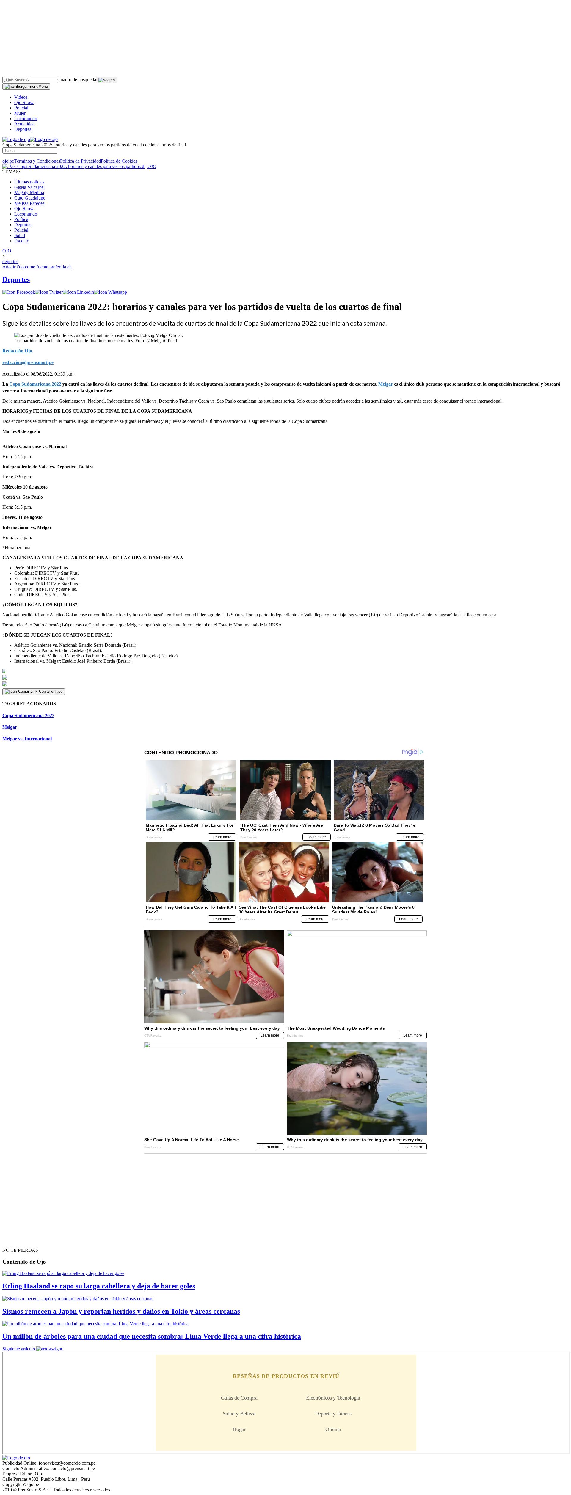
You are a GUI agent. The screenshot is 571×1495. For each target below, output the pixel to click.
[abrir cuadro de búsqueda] (106, 80)
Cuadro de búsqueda (76, 79)
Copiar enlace (50, 691)
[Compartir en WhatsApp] (110, 292)
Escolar (21, 240)
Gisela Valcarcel (29, 187)
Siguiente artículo (18, 1348)
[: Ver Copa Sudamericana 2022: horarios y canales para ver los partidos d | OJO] (79, 166)
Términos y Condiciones (37, 161)
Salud (19, 235)
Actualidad (24, 123)
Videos (20, 97)
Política (21, 219)
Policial (21, 107)
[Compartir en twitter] (49, 292)
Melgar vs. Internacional (27, 738)
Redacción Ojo (17, 350)
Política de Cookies (119, 161)
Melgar (9, 727)
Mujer (20, 113)
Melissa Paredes (29, 203)
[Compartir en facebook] (18, 292)
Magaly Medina (29, 192)
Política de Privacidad (80, 161)
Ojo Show (24, 102)
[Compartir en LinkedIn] (78, 292)
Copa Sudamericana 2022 (28, 715)
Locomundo (25, 118)
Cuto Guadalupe (29, 197)
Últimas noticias (29, 181)
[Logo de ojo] (16, 139)
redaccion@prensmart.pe (28, 362)
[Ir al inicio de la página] (16, 1239)
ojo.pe (8, 161)
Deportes (22, 129)
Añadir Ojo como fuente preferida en (37, 266)
